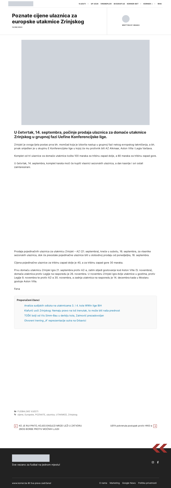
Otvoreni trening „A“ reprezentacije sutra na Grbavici (55, 320)
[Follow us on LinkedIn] (158, 462)
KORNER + (148, 4)
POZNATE (40, 414)
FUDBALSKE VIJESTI (28, 411)
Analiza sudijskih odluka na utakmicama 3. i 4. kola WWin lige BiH (63, 305)
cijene (20, 414)
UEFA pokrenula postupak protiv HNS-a (131, 425)
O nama (103, 483)
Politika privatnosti (147, 483)
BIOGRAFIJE (119, 4)
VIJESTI (82, 4)
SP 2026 (95, 4)
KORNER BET (133, 4)
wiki (160, 4)
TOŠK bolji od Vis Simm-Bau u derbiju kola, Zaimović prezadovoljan (64, 315)
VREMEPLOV (106, 4)
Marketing (115, 483)
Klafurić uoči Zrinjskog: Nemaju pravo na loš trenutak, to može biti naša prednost (72, 310)
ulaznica (50, 414)
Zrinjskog (72, 414)
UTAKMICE (61, 414)
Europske (29, 414)
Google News (129, 483)
